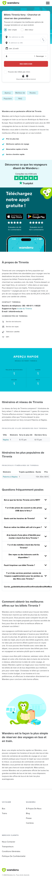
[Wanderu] (10, 3)
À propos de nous (33, 808)
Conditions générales (11, 851)
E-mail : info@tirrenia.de (12, 311)
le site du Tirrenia (24, 308)
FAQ (20, 98)
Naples (6, 440)
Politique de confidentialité (13, 856)
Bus (3, 808)
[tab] (12, 31)
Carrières (30, 823)
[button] (48, 3)
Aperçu (8, 93)
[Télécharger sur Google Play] (36, 216)
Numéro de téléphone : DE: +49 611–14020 (21, 306)
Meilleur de (20, 93)
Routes (33, 93)
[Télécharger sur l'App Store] (14, 216)
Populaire (8, 98)
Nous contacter (8, 842)
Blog (28, 813)
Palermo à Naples (10, 477)
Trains (4, 813)
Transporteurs (7, 846)
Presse (29, 818)
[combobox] (26, 37)
